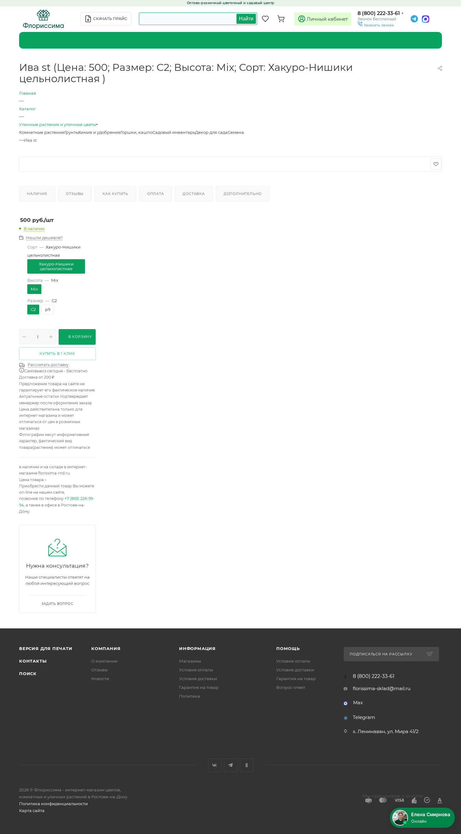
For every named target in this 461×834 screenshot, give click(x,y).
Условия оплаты (196, 669)
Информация (197, 648)
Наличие (37, 193)
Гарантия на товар (199, 687)
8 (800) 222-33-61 (379, 13)
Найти (246, 18)
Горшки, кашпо (136, 132)
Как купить (115, 193)
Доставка (193, 193)
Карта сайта (32, 810)
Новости (100, 678)
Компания (105, 648)
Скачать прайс (110, 18)
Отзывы (75, 193)
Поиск (28, 673)
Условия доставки (198, 678)
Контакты (32, 661)
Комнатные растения (41, 132)
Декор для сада (211, 132)
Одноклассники (246, 765)
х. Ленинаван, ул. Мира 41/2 (386, 731)
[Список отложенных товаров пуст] (268, 19)
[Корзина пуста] (284, 19)
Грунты (71, 132)
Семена (236, 132)
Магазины (190, 661)
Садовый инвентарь (173, 132)
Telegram (364, 717)
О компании (104, 661)
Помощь (288, 648)
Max (358, 702)
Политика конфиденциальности (53, 803)
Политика (189, 696)
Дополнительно (243, 193)
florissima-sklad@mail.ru (382, 688)
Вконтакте (214, 765)
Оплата (155, 193)
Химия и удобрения (99, 132)
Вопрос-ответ (290, 687)
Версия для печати (45, 648)
